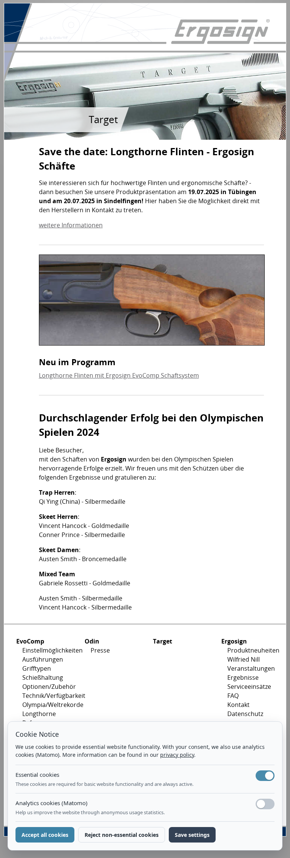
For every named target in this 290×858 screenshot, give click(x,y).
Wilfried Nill (243, 659)
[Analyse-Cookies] (265, 804)
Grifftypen (36, 668)
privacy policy (177, 754)
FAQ (233, 695)
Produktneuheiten (252, 650)
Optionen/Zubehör (47, 686)
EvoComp (30, 641)
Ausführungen (42, 659)
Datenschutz (245, 714)
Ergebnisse (243, 677)
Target (162, 641)
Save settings (192, 834)
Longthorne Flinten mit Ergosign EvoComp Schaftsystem (119, 375)
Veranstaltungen (251, 668)
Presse (100, 650)
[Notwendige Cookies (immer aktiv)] (265, 775)
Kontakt (238, 705)
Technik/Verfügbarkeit (47, 695)
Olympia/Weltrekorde (47, 705)
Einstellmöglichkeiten (47, 650)
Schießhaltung (42, 677)
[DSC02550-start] (152, 302)
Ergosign (234, 641)
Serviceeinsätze (249, 686)
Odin (92, 641)
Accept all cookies (45, 834)
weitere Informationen (71, 225)
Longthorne (39, 714)
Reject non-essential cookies (122, 834)
